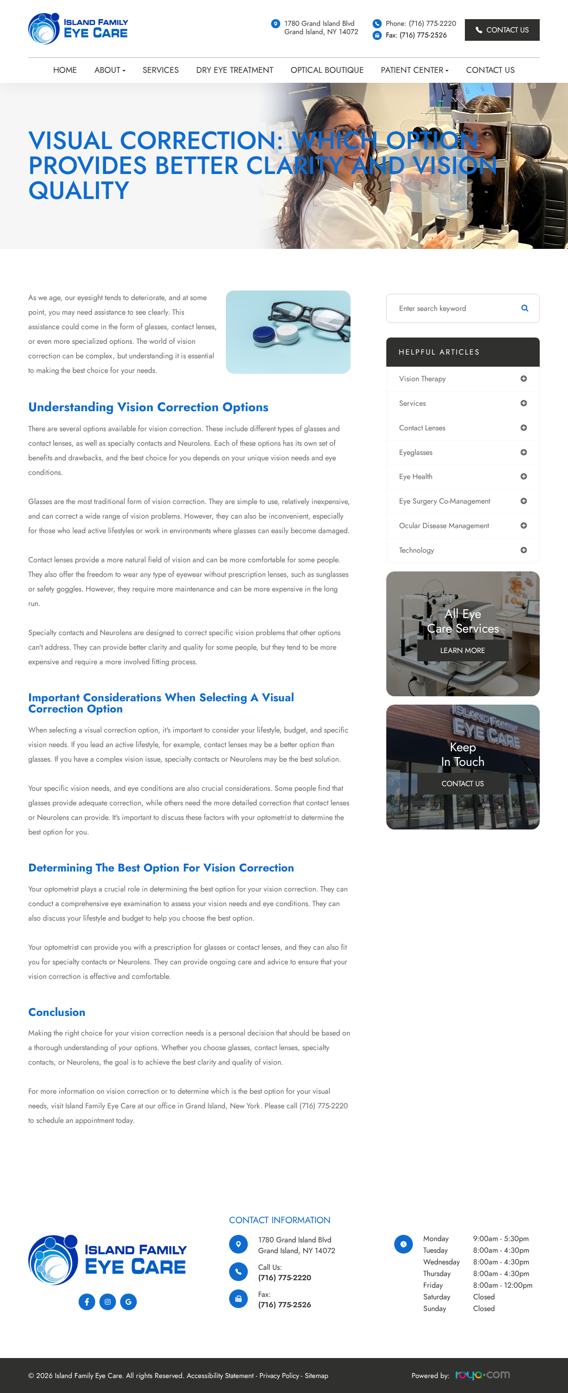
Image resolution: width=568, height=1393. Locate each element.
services (412, 403)
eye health (415, 476)
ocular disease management (444, 525)
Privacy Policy (279, 1376)
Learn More (462, 650)
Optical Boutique (327, 70)
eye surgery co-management (444, 501)
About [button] (107, 70)
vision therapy (422, 378)
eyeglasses (415, 452)
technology (416, 550)
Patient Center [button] (412, 70)
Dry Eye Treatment (234, 70)
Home (65, 70)
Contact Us (508, 30)
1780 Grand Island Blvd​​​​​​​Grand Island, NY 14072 (296, 1245)
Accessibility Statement (220, 1376)
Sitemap (316, 1376)
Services (161, 70)
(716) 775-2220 (284, 1277)
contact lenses (422, 427)
